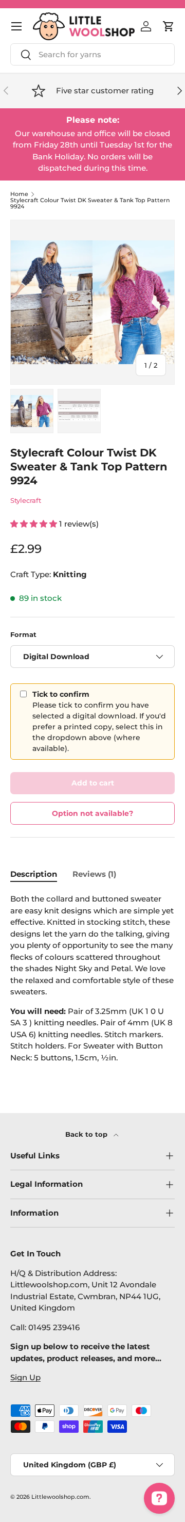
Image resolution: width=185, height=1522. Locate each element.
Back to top (87, 1134)
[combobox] (92, 54)
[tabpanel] (92, 982)
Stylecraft (25, 500)
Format (23, 634)
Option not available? (92, 813)
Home (19, 194)
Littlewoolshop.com (60, 1496)
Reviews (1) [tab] (94, 874)
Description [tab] (33, 874)
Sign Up (25, 1377)
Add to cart (92, 783)
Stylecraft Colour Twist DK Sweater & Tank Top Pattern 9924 (90, 203)
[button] (168, 26)
